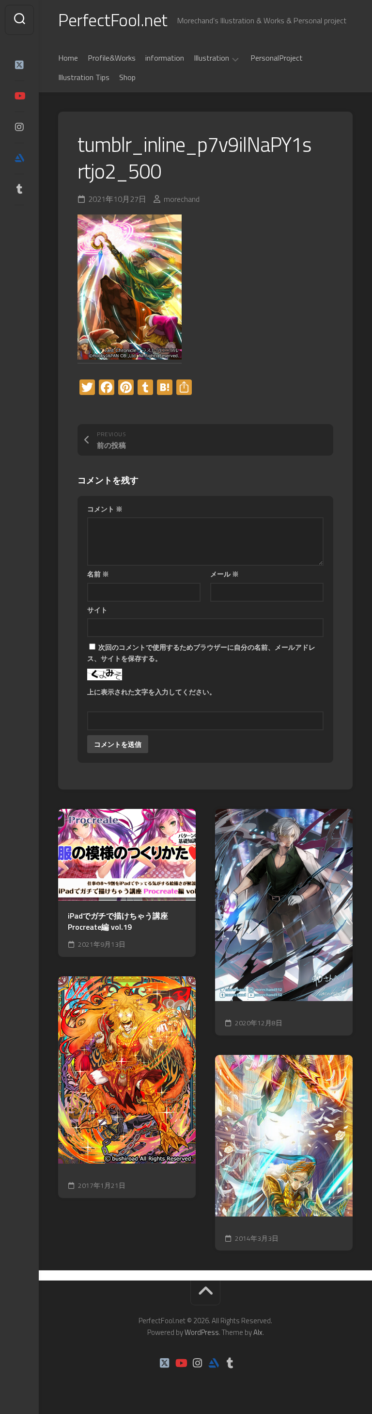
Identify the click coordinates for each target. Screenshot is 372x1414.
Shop (127, 77)
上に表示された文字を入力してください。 (151, 692)
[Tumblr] (19, 189)
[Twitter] (19, 65)
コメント (105, 509)
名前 (98, 574)
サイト (97, 610)
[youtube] (19, 96)
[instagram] (19, 127)
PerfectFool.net (113, 19)
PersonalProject (276, 58)
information (164, 58)
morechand (182, 199)
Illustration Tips (83, 77)
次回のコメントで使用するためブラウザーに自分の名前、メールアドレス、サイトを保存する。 (201, 652)
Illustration (211, 58)
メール (224, 574)
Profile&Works (112, 58)
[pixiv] (19, 219)
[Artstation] (19, 158)
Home (68, 58)
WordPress (202, 1332)
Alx (258, 1332)
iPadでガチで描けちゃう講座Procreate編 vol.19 (118, 921)
